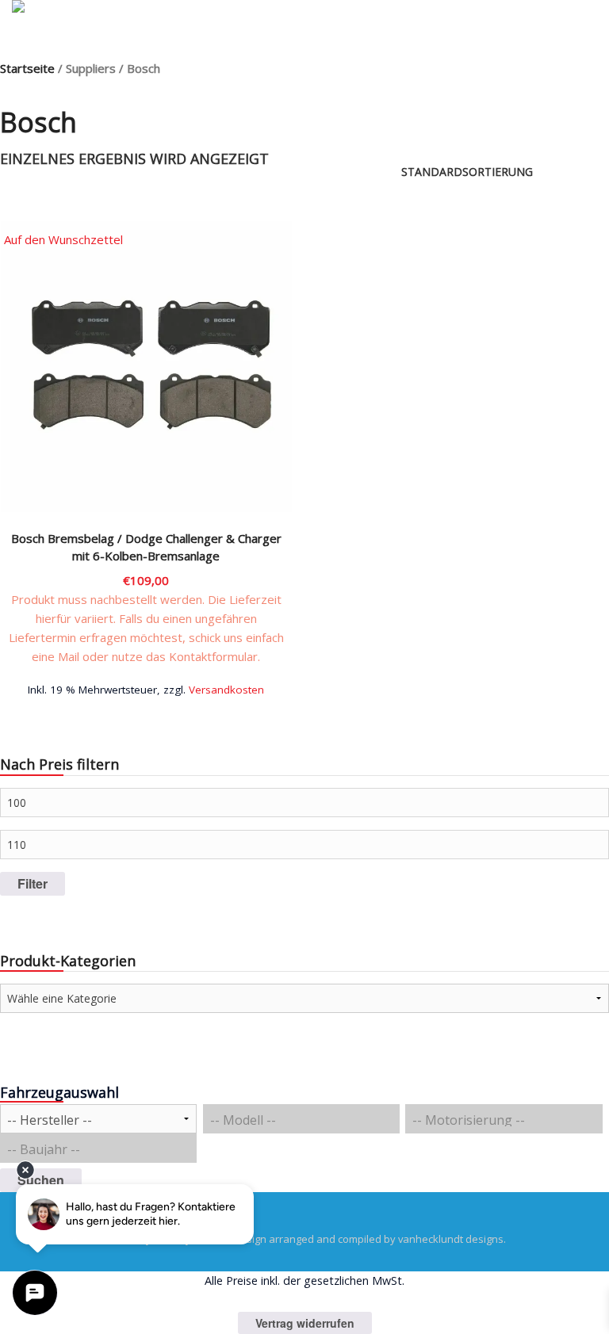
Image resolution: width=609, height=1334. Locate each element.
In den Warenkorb (146, 688)
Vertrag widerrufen (304, 1323)
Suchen (40, 1180)
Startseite (27, 68)
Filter (32, 883)
